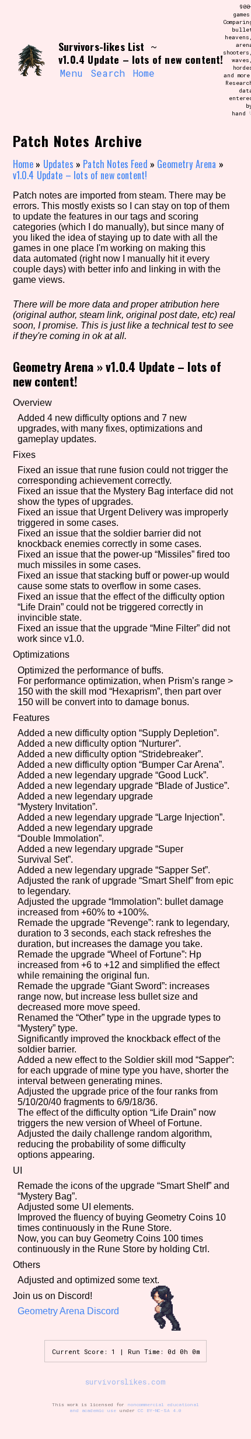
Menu (71, 73)
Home (144, 73)
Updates (58, 164)
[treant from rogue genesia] (30, 60)
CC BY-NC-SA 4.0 (160, 1410)
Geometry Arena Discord (68, 1311)
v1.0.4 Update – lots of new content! (80, 175)
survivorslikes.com (125, 1381)
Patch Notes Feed (115, 164)
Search (107, 73)
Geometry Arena (186, 164)
